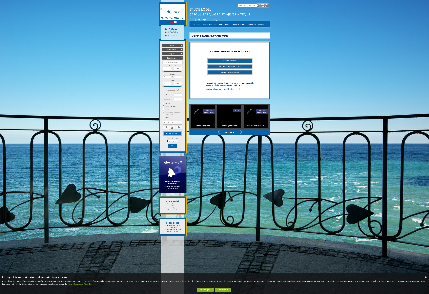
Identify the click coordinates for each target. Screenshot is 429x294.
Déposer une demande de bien (230, 66)
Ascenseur (169, 115)
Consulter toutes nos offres (230, 72)
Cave (167, 109)
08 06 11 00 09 (172, 210)
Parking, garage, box (172, 112)
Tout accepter (205, 290)
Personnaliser (223, 290)
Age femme (167, 95)
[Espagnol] (172, 22)
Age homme (167, 99)
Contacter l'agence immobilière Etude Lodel (223, 89)
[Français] (175, 22)
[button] (164, 122)
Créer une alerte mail (229, 61)
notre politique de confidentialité (79, 284)
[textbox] (172, 62)
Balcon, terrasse (171, 106)
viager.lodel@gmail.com (172, 208)
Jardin (167, 118)
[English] (170, 22)
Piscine (167, 104)
